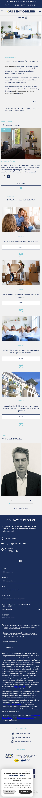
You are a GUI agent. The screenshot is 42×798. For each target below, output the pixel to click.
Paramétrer (9, 791)
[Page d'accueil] (21, 11)
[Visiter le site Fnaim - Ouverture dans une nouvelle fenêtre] (16, 760)
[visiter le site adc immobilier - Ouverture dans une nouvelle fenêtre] (9, 756)
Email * (4, 586)
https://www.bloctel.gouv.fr (11, 704)
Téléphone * (6, 595)
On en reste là (25, 771)
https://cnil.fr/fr (19, 687)
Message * (5, 615)
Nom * (4, 569)
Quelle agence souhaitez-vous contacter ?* (16, 605)
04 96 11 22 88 (10, 538)
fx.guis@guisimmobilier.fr (16, 543)
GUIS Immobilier (11, 67)
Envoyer (9, 648)
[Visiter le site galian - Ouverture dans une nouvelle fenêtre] (25, 760)
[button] (18, 188)
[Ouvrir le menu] (40, 11)
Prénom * (5, 578)
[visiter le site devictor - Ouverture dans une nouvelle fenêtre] (26, 756)
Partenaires (35, 792)
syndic (21, 93)
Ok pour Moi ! (25, 791)
